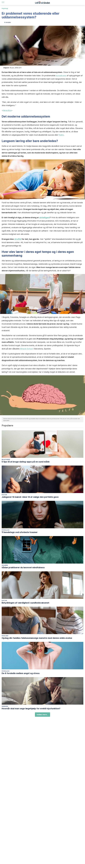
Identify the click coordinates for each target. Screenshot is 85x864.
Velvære (5, 565)
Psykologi (5, 8)
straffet (17, 239)
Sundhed (5, 706)
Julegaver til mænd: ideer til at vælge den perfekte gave (30, 497)
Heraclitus (7, 110)
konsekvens (61, 75)
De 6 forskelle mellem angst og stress (21, 673)
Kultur (4, 495)
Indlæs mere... (42, 715)
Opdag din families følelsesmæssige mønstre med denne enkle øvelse (37, 638)
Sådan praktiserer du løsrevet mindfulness (23, 567)
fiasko (61, 135)
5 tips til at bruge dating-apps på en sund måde (26, 461)
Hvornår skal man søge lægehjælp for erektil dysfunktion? (31, 708)
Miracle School (26, 349)
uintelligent (44, 217)
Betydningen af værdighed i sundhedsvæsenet (25, 603)
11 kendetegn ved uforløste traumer (20, 532)
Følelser (5, 636)
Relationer (6, 459)
